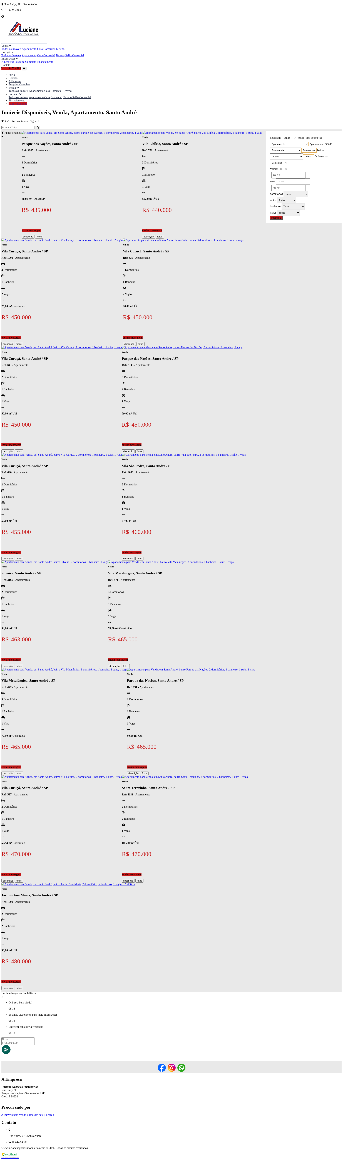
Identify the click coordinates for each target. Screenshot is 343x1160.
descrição (28, 236)
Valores (274, 168)
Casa (40, 48)
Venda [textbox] (300, 138)
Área (272, 181)
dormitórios (276, 193)
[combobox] (300, 138)
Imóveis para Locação (41, 1114)
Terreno (60, 48)
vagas (273, 212)
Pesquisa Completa (25, 61)
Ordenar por (321, 156)
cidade (328, 143)
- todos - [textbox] (308, 156)
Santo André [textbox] (309, 150)
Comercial (49, 48)
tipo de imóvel (314, 137)
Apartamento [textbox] (316, 144)
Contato (5, 64)
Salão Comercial (74, 55)
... (123, 884)
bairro (320, 150)
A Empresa (7, 61)
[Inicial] (24, 42)
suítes (273, 200)
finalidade (275, 137)
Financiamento (45, 61)
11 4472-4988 (19, 103)
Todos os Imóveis (11, 48)
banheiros (275, 206)
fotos (39, 236)
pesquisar (276, 217)
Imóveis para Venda (14, 1114)
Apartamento (29, 48)
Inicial (12, 74)
